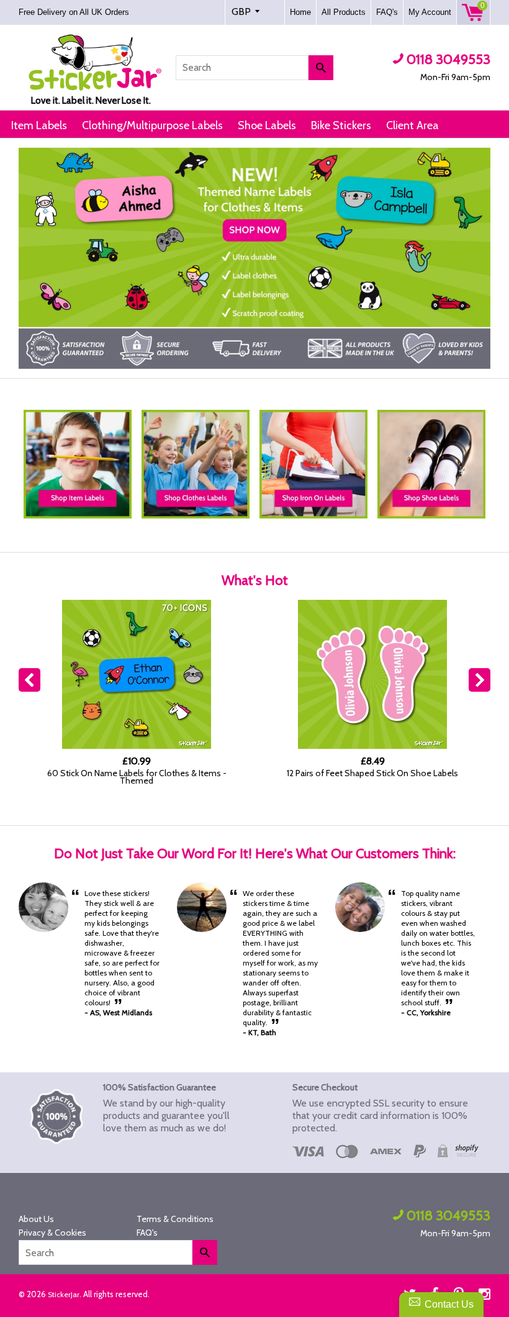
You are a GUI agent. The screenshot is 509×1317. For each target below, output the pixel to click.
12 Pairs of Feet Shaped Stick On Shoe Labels (372, 773)
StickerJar (63, 1294)
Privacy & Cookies (52, 1232)
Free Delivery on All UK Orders (75, 12)
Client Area (412, 125)
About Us (36, 1218)
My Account (429, 12)
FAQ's (387, 12)
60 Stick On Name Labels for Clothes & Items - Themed (137, 776)
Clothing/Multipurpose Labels (152, 125)
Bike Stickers (341, 125)
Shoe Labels (267, 125)
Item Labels (39, 125)
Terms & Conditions (175, 1218)
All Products (344, 12)
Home (300, 12)
